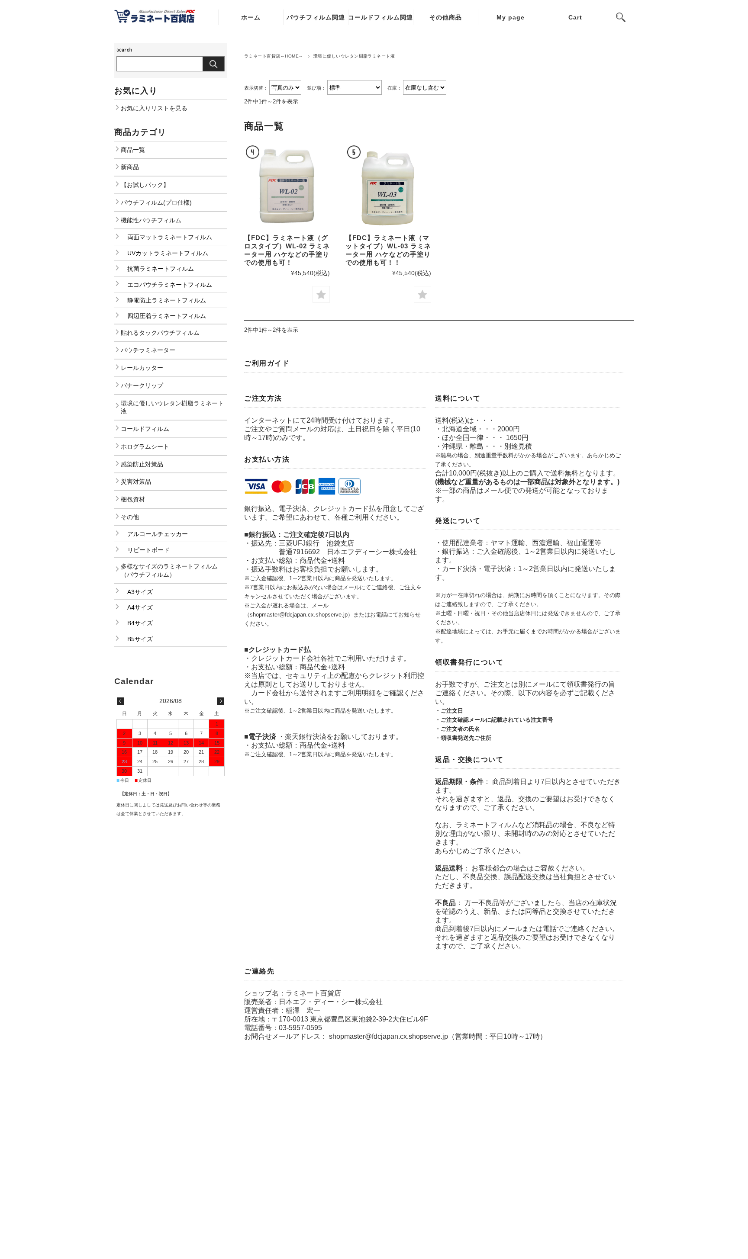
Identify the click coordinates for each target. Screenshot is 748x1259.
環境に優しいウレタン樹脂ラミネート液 (172, 407)
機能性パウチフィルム (151, 220)
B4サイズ (140, 623)
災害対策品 (136, 481)
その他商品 (445, 17)
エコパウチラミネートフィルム (169, 284)
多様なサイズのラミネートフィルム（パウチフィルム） (169, 570)
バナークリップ (142, 385)
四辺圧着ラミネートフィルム (166, 315)
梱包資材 (133, 499)
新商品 (130, 167)
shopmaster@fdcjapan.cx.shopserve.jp (388, 1036)
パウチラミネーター (148, 350)
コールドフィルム (145, 428)
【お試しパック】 (145, 184)
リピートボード (148, 549)
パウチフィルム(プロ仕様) (156, 202)
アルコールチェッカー (157, 533)
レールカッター (142, 367)
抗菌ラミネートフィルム (160, 268)
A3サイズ (140, 591)
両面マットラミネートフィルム (169, 237)
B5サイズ (140, 639)
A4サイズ (140, 607)
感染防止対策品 (142, 464)
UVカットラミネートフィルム (167, 253)
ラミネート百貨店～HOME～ (273, 56)
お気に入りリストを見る (154, 108)
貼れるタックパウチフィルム (160, 332)
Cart (575, 17)
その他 (130, 517)
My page (511, 17)
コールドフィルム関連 (380, 17)
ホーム (251, 17)
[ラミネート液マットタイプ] (388, 186)
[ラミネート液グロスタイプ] (287, 186)
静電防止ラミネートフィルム (166, 300)
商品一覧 (133, 149)
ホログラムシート (145, 446)
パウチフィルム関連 (316, 17)
